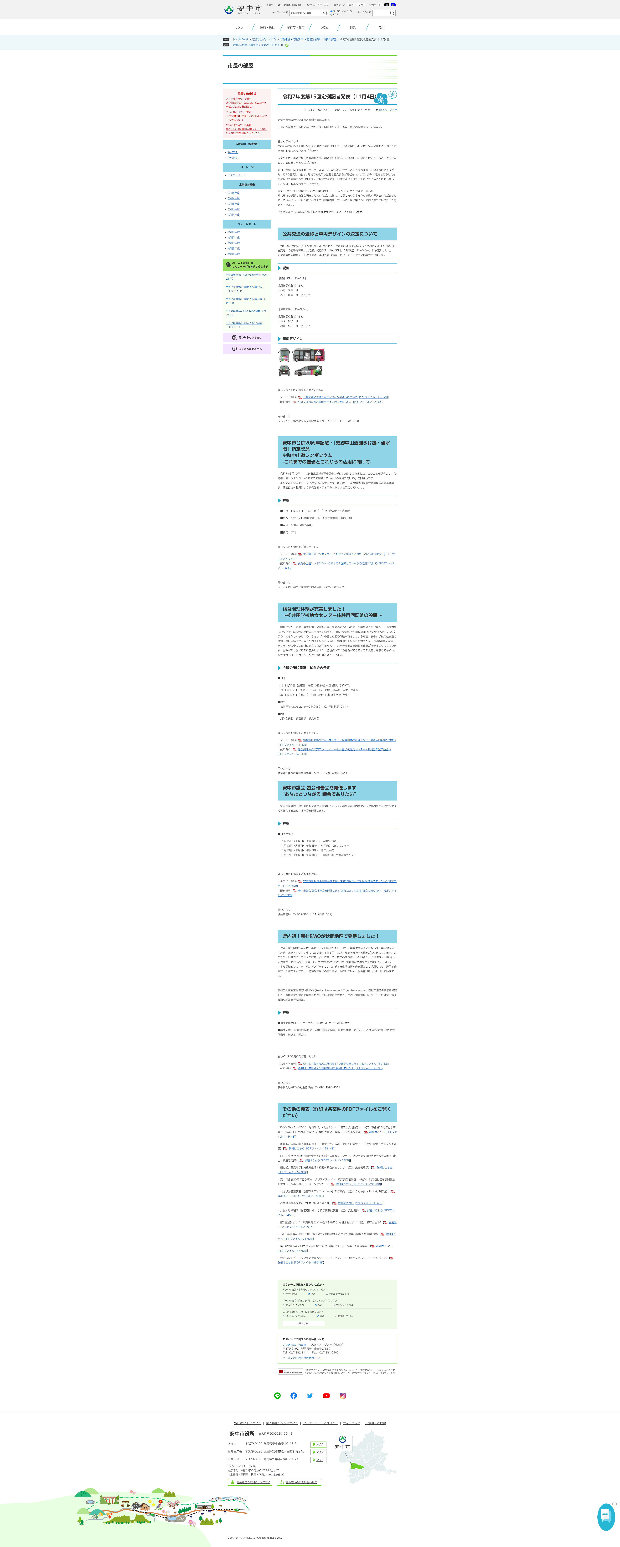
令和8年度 (234, 192)
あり (319, 5)
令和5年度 (234, 209)
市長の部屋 (329, 39)
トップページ (240, 39)
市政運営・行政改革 (291, 39)
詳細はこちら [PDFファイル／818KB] (358, 1184)
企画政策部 (289, 1344)
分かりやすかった (295, 1305)
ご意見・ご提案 (375, 1423)
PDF (335, 14)
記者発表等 (313, 39)
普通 (313, 1294)
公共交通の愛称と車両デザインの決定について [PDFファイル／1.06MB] (346, 397)
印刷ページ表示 (388, 110)
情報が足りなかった (339, 1294)
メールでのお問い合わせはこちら (302, 1358)
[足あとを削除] (287, 45)
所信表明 (233, 157)
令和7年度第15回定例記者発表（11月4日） (258, 45)
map (319, 1444)
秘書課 (302, 1344)
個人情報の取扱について (282, 1423)
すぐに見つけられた (296, 1316)
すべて (336, 11)
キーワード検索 (280, 12)
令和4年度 (234, 214)
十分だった (291, 1294)
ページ (348, 11)
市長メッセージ (237, 175)
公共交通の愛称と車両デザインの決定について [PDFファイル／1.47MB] (341, 402)
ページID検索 (364, 12)
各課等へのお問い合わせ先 (301, 1482)
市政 (273, 39)
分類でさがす (259, 39)
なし (326, 5)
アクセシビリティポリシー (320, 1423)
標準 (351, 5)
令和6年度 (234, 203)
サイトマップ (351, 1423)
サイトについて (247, 1423)
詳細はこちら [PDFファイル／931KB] (311, 1148)
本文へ (270, 5)
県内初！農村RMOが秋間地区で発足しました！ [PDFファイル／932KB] (341, 1068)
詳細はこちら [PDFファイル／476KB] (360, 1203)
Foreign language (292, 5)
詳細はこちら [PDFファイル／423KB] (327, 1160)
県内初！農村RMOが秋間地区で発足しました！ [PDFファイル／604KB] (346, 1063)
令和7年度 (234, 198)
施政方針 (233, 152)
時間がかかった (346, 1316)
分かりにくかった (345, 1305)
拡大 (360, 5)
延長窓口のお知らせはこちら (253, 1482)
